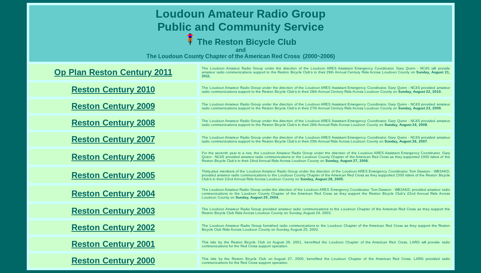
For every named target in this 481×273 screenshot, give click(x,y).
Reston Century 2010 (113, 89)
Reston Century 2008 (113, 122)
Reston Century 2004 (113, 193)
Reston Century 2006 (113, 157)
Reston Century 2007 (113, 139)
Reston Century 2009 (113, 106)
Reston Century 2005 (113, 175)
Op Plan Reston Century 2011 (113, 72)
